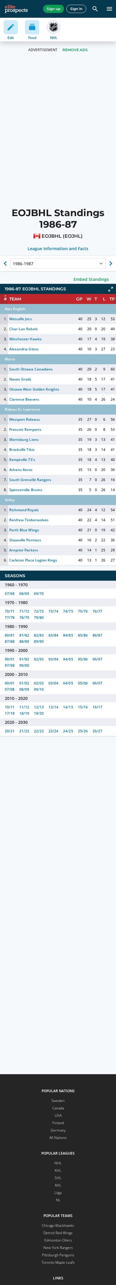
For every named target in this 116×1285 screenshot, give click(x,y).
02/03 (39, 683)
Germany (58, 1130)
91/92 (24, 659)
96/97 (97, 659)
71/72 (24, 611)
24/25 (68, 731)
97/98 (10, 665)
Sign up (53, 9)
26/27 (97, 731)
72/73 (39, 611)
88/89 (24, 641)
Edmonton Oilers (58, 1240)
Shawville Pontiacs (25, 540)
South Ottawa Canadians (30, 369)
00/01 (10, 683)
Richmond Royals (23, 509)
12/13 (39, 707)
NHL (58, 1163)
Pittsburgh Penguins (58, 1255)
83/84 (53, 635)
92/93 (39, 659)
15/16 (83, 707)
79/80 (39, 617)
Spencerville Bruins (25, 489)
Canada (58, 1108)
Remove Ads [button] (75, 50)
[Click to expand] (110, 289)
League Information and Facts (58, 249)
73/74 (53, 611)
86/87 (97, 635)
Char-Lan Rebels (23, 328)
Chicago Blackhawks (58, 1225)
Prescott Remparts (25, 429)
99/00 (24, 665)
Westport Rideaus (24, 419)
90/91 (10, 659)
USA (58, 1115)
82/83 (39, 635)
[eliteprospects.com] (16, 9)
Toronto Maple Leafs (58, 1262)
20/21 (10, 731)
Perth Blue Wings (24, 530)
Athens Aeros (20, 469)
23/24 (53, 731)
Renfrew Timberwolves (28, 519)
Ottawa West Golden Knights (34, 389)
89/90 (39, 641)
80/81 (10, 635)
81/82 (24, 635)
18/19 (24, 713)
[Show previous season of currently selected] (5, 263)
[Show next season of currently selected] (110, 263)
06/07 (97, 683)
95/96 (83, 659)
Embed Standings (91, 279)
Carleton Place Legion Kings (33, 560)
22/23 (39, 731)
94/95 (68, 659)
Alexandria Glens (23, 349)
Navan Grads (20, 379)
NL (58, 1200)
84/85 (68, 635)
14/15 (68, 707)
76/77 (97, 611)
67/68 (10, 593)
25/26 (83, 731)
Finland (58, 1122)
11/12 (24, 707)
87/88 (10, 641)
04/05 (68, 683)
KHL (58, 1170)
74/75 (68, 611)
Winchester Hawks (25, 339)
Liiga (58, 1192)
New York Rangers (58, 1247)
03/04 (53, 683)
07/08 (10, 689)
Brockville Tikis (21, 449)
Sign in (76, 9)
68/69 (24, 593)
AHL (58, 1185)
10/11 (10, 707)
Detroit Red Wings (58, 1232)
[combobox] (13, 263)
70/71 (10, 611)
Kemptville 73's (22, 459)
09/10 (39, 689)
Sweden (58, 1100)
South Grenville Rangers (30, 479)
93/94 (53, 659)
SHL (58, 1177)
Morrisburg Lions (23, 439)
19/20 (39, 713)
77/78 (10, 617)
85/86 (83, 635)
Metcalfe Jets (20, 318)
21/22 (24, 731)
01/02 (24, 683)
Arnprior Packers (23, 550)
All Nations (58, 1137)
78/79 (24, 617)
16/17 (97, 707)
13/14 (53, 707)
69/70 (39, 593)
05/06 (83, 683)
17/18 (10, 713)
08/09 (24, 689)
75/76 (83, 611)
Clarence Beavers (24, 399)
